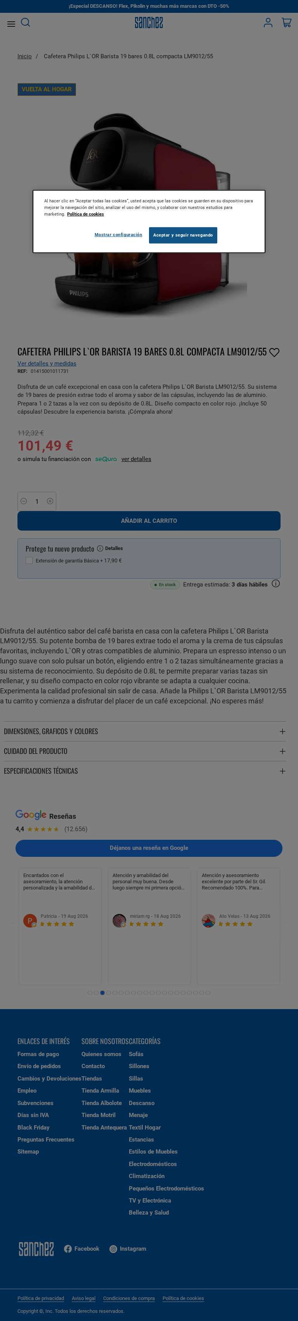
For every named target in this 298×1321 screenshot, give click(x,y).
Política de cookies (85, 214)
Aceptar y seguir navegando (183, 235)
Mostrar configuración (118, 234)
